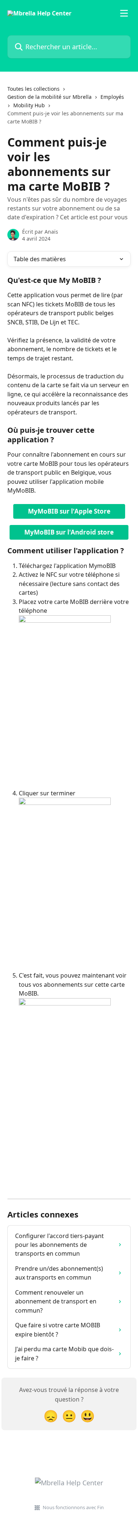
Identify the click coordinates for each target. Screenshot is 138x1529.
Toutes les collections (33, 88)
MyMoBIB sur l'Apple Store (69, 511)
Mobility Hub (29, 105)
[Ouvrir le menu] (124, 13)
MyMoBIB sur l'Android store (69, 532)
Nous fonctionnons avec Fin (73, 1507)
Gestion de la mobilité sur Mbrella (49, 96)
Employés (112, 96)
